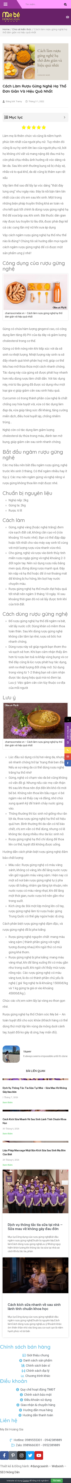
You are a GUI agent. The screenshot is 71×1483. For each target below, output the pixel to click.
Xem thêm (8, 1102)
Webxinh (58, 1466)
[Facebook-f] (4, 1455)
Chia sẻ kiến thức (21, 29)
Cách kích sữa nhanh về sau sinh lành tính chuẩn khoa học (34, 1307)
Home (6, 29)
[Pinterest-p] (13, 1455)
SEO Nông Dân (10, 1472)
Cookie (26, 1480)
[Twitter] (30, 1455)
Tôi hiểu (57, 1480)
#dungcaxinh (39, 1466)
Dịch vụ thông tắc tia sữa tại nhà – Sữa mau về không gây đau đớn (35, 1227)
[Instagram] (21, 1455)
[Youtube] (38, 1455)
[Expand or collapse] (64, 117)
